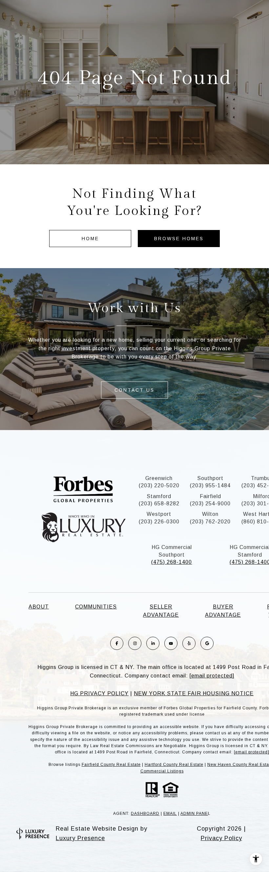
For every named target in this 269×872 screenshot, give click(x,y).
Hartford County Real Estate (174, 764)
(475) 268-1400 (171, 562)
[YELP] (189, 643)
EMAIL (170, 813)
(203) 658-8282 (159, 503)
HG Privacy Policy (99, 693)
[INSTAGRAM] (134, 643)
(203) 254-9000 (210, 503)
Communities (96, 606)
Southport (210, 478)
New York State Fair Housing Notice (194, 693)
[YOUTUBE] (170, 643)
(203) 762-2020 (210, 521)
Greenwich (159, 478)
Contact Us (134, 390)
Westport (159, 514)
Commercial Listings (162, 771)
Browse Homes (179, 238)
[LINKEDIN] (152, 643)
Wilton (210, 514)
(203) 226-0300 (159, 521)
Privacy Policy (221, 838)
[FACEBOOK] (116, 643)
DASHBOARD (145, 813)
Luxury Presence (80, 838)
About (39, 606)
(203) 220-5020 (159, 485)
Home (90, 238)
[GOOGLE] (207, 643)
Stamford (159, 496)
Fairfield (210, 496)
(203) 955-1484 (210, 485)
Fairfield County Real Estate (111, 764)
